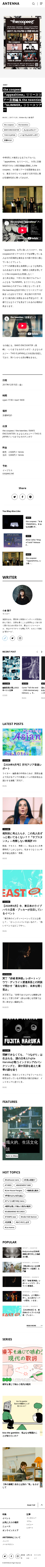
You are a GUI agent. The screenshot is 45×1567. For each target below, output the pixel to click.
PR (7, 1007)
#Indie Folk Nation (29, 1217)
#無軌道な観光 (32, 1190)
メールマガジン (8, 1544)
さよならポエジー (30, 130)
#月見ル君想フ (29, 1180)
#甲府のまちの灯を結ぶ (14, 1196)
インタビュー (31, 1518)
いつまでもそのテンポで (29, 135)
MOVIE (4, 858)
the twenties (23, 125)
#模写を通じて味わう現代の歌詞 (17, 1206)
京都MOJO (8, 140)
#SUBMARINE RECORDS (15, 1211)
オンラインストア (10, 1530)
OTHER (4, 695)
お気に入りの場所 (10, 1522)
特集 (4, 1514)
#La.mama (9, 1227)
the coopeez (9, 125)
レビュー (30, 1524)
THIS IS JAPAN (9, 135)
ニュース (6, 1526)
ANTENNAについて (11, 1537)
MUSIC (24, 698)
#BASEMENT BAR (23, 1185)
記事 (29, 1514)
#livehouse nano (12, 1180)
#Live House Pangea (13, 1190)
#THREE (8, 1185)
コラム (29, 1521)
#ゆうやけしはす (22, 1222)
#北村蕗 (8, 1222)
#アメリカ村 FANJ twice (14, 1201)
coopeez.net (8, 473)
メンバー (5, 1541)
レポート (30, 1528)
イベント (6, 1518)
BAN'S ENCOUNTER (11, 130)
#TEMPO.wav (10, 1217)
